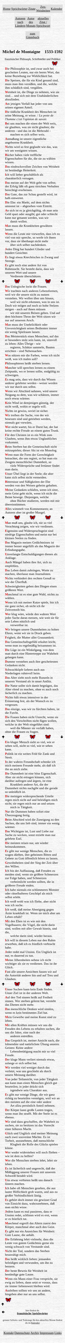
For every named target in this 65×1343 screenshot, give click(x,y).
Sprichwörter (19, 8)
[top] (3, 281)
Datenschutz (22, 1333)
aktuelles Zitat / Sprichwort (43, 22)
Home (7, 8)
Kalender (56, 8)
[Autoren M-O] (3, 1312)
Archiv (35, 1333)
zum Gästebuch (32, 35)
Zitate (32, 8)
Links (58, 1333)
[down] (61, 281)
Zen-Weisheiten (43, 8)
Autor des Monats (31, 22)
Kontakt (9, 1333)
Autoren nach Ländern (20, 22)
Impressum (47, 1333)
